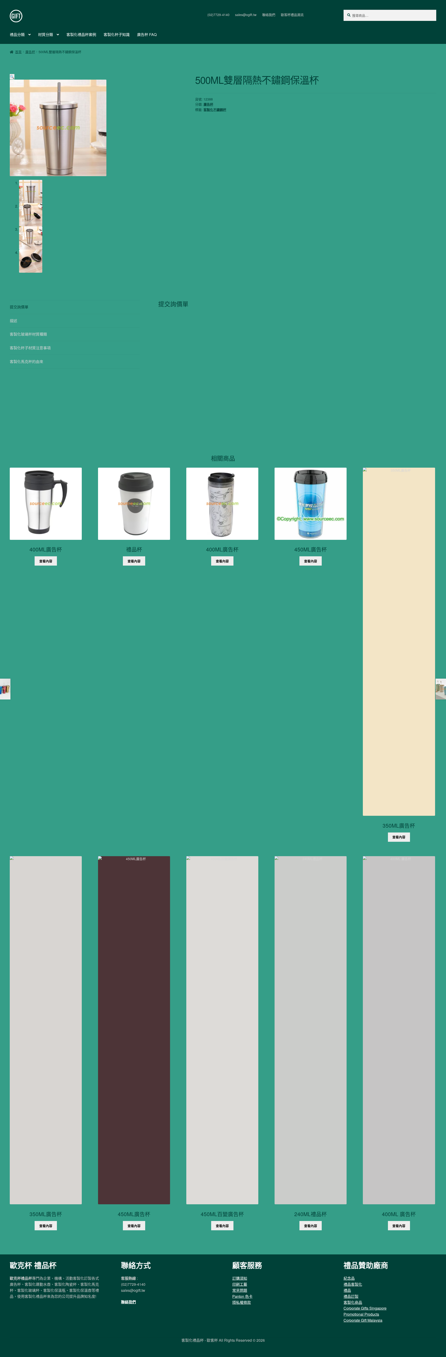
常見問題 (239, 1290)
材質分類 (45, 34)
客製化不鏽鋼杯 (214, 109)
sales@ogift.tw (245, 14)
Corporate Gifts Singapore (365, 1308)
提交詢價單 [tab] (19, 307)
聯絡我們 (268, 14)
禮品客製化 (353, 1284)
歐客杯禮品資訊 (292, 14)
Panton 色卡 (242, 1296)
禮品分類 (17, 34)
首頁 (18, 51)
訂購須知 (239, 1278)
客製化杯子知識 (117, 34)
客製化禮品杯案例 (81, 34)
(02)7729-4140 (218, 14)
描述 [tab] (13, 320)
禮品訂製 (351, 1296)
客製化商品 (353, 1302)
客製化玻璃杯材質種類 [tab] (28, 334)
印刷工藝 (239, 1284)
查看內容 (45, 561)
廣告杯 (30, 51)
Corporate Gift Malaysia (363, 1320)
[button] (12, 76)
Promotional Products (361, 1314)
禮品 (347, 1290)
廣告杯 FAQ (147, 34)
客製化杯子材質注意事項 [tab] (30, 347)
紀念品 (349, 1278)
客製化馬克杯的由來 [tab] (26, 361)
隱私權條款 (241, 1302)
